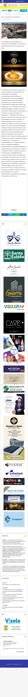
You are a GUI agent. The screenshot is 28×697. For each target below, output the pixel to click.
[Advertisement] (14, 193)
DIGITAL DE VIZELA (20, 1)
